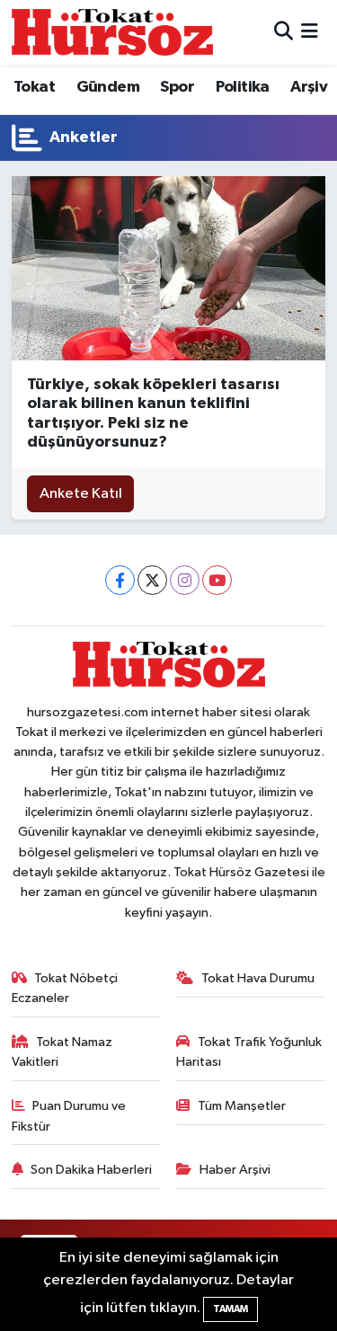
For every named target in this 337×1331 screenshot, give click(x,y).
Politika (243, 87)
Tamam (230, 1309)
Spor (177, 87)
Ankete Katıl (81, 493)
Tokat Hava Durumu (258, 978)
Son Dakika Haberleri (91, 1169)
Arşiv (308, 87)
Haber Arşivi (235, 1169)
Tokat (34, 87)
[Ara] (283, 32)
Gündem (107, 87)
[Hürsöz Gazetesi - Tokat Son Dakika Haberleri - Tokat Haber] (112, 32)
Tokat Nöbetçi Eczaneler (65, 988)
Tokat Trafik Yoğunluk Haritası (249, 1052)
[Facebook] (120, 580)
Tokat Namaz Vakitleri (62, 1052)
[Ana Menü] (309, 32)
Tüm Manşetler (242, 1106)
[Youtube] (217, 580)
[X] (152, 580)
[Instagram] (185, 580)
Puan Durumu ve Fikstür (69, 1115)
